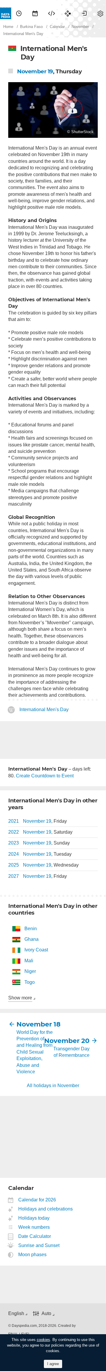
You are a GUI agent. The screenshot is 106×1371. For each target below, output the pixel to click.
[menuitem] (18, 13)
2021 (13, 821)
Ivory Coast (36, 949)
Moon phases (33, 1254)
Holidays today (34, 1218)
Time (18, 13)
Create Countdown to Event (45, 775)
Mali (28, 960)
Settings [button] (100, 13)
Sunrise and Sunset (39, 1245)
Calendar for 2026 (37, 1199)
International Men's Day (44, 709)
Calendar (35, 13)
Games (67, 13)
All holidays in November (53, 1085)
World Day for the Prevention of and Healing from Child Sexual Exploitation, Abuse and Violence (34, 1052)
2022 (13, 831)
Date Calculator (35, 1236)
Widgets (51, 13)
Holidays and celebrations (46, 1208)
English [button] (16, 1313)
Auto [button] (46, 1313)
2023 (13, 842)
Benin (30, 928)
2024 (13, 854)
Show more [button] (20, 997)
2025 (13, 864)
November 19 (35, 71)
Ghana (31, 939)
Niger (30, 971)
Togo (29, 982)
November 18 (34, 1024)
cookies (43, 1339)
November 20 (71, 1041)
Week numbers (34, 1227)
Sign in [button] (84, 13)
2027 (13, 876)
